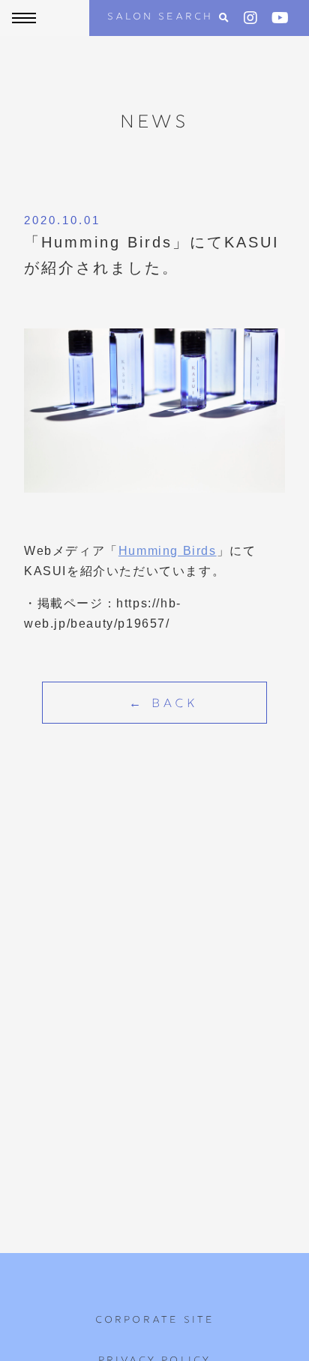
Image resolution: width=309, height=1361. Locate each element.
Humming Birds (167, 550)
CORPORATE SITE (154, 1320)
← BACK (163, 704)
